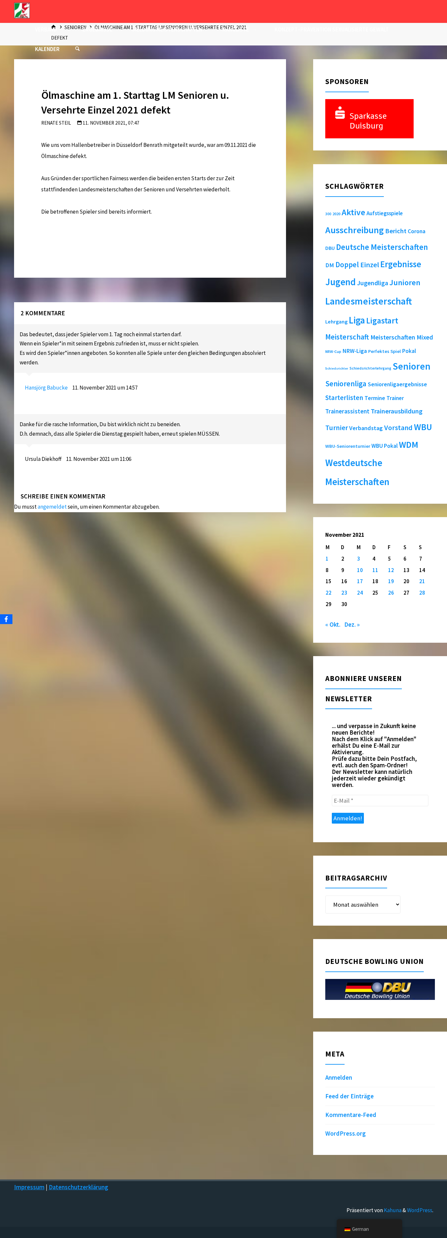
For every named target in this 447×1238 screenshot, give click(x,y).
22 (328, 592)
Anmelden (338, 1077)
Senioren (411, 366)
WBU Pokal (384, 445)
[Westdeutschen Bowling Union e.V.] (22, 9)
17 (360, 581)
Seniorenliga (346, 383)
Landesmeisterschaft (368, 301)
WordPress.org (345, 1133)
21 (422, 581)
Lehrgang (336, 321)
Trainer (395, 398)
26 (391, 592)
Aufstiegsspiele (385, 213)
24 (360, 592)
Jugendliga (372, 283)
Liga (357, 320)
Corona (416, 231)
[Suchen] (77, 49)
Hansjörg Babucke (46, 387)
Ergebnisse (400, 264)
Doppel (347, 264)
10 (360, 570)
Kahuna (392, 1210)
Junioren (404, 282)
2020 (336, 213)
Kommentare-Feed (350, 1115)
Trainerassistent (347, 411)
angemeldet (52, 506)
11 (375, 570)
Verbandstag (366, 428)
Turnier (336, 427)
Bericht (395, 231)
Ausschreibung (354, 230)
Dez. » (352, 624)
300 (328, 214)
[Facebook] (6, 619)
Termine (375, 398)
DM (329, 265)
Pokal (409, 351)
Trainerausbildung (396, 411)
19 (391, 581)
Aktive (353, 212)
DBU (330, 248)
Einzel (369, 264)
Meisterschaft (347, 336)
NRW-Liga (355, 351)
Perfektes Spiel (384, 351)
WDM (408, 444)
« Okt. (332, 624)
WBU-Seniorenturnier (347, 446)
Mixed (425, 337)
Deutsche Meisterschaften (382, 247)
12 (391, 570)
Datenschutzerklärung (78, 1187)
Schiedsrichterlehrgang (370, 368)
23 (344, 592)
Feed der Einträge (349, 1096)
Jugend (340, 282)
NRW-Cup (333, 351)
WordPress (419, 1210)
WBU (423, 426)
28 (422, 592)
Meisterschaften (392, 337)
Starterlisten (344, 397)
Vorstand (398, 427)
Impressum (29, 1187)
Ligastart (382, 320)
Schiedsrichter (336, 368)
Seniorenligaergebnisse (397, 384)
